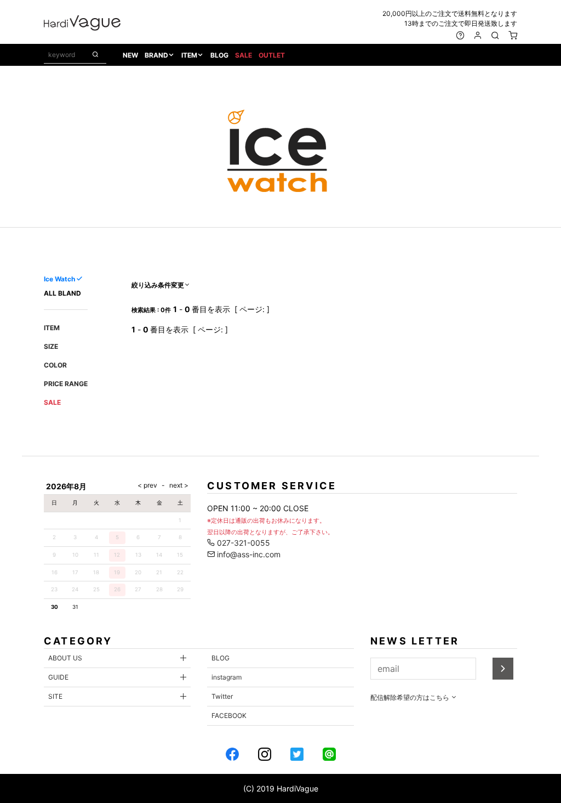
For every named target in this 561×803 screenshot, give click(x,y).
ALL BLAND (62, 293)
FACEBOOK (229, 715)
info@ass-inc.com (247, 554)
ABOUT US (65, 658)
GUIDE (58, 677)
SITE (55, 696)
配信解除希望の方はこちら (410, 697)
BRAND (156, 55)
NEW (130, 55)
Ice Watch (59, 279)
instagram (226, 677)
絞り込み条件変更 (157, 285)
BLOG (219, 55)
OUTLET (272, 55)
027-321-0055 (242, 542)
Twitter (222, 696)
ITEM (189, 55)
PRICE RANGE (66, 384)
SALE (243, 55)
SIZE (51, 346)
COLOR (55, 365)
